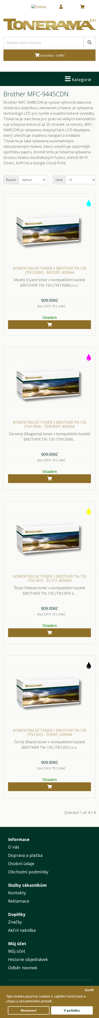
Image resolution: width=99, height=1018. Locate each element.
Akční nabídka (22, 930)
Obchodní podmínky (28, 872)
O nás (13, 847)
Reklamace (18, 901)
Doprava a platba (25, 855)
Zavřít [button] (89, 990)
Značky (15, 922)
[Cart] (49, 324)
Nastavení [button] (28, 1010)
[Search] (90, 42)
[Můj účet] (61, 7)
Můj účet (16, 951)
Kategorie (81, 79)
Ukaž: (59, 180)
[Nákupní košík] (82, 7)
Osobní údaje (21, 863)
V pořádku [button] (72, 1010)
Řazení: (11, 180)
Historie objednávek (28, 959)
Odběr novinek (22, 967)
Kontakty (17, 892)
